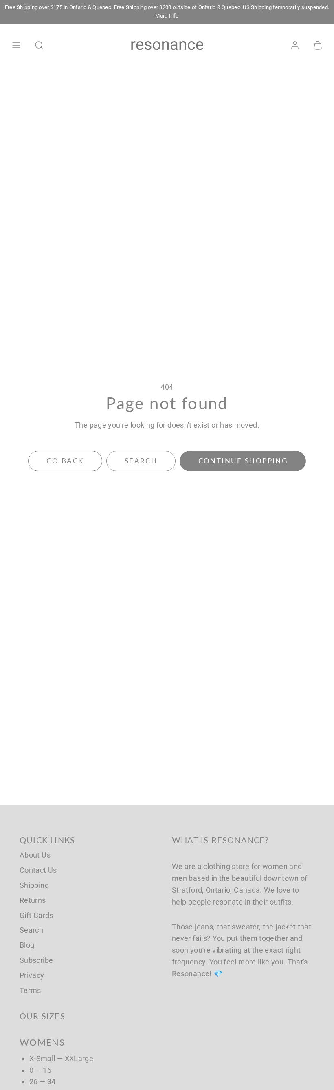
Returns (33, 900)
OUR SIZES (42, 1016)
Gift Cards (36, 915)
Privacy (32, 975)
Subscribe (36, 960)
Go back (65, 461)
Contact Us (38, 870)
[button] (16, 45)
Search (31, 930)
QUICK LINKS (47, 840)
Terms (30, 990)
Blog (27, 945)
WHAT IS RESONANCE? (220, 840)
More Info (166, 16)
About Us (35, 855)
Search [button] (141, 461)
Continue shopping (243, 461)
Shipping (34, 885)
